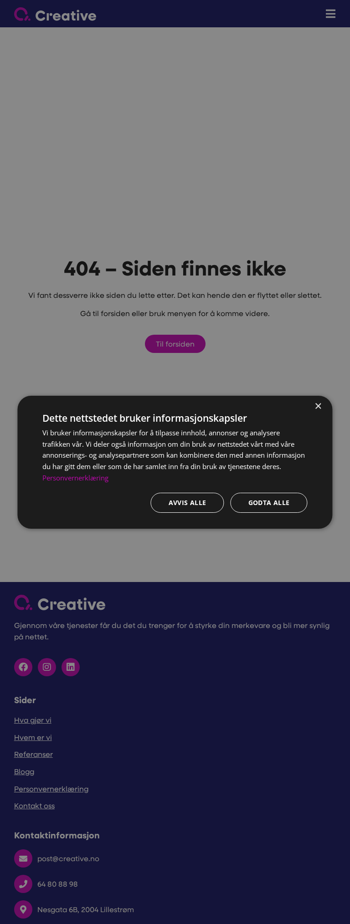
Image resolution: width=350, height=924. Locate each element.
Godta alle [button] (269, 502)
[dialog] (174, 461)
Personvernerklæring (75, 477)
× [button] (317, 406)
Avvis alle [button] (187, 502)
